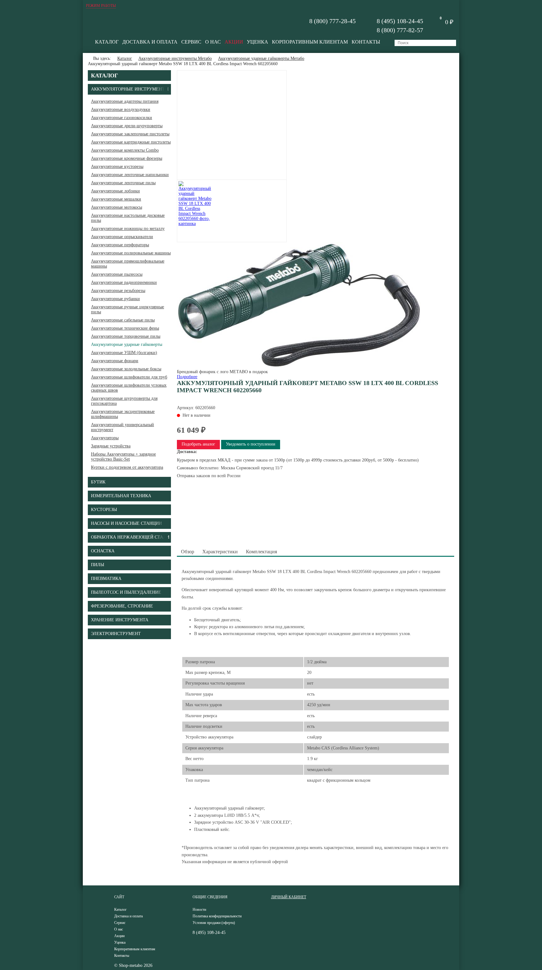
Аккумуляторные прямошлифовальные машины (127, 264)
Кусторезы (104, 509)
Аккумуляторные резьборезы (118, 290)
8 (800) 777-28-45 (332, 21)
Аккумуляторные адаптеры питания (124, 101)
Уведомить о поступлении (250, 444)
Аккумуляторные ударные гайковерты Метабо (261, 58)
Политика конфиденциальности (217, 916)
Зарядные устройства (110, 446)
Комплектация (261, 551)
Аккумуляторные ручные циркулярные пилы (127, 309)
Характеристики (220, 551)
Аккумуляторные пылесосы (116, 274)
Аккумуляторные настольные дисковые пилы (128, 218)
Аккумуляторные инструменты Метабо (175, 58)
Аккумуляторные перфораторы (120, 244)
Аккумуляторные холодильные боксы (126, 369)
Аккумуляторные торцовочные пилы (125, 336)
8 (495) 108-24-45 (400, 21)
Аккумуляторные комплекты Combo (125, 150)
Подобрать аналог (198, 444)
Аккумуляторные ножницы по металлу (128, 228)
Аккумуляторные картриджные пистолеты (131, 142)
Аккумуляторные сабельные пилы (123, 320)
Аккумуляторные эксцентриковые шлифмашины (123, 414)
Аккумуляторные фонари (114, 360)
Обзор (187, 551)
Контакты (366, 41)
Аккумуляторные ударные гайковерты (126, 344)
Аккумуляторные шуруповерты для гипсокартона (124, 401)
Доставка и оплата (150, 41)
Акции (234, 41)
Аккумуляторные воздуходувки (120, 109)
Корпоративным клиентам (310, 41)
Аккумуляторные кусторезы (117, 166)
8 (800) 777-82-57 (400, 30)
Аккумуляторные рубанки (115, 298)
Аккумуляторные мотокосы (116, 207)
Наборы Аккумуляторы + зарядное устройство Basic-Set (123, 457)
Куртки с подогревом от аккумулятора (127, 467)
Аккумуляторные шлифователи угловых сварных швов (129, 388)
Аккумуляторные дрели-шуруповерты (126, 125)
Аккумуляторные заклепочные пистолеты (130, 134)
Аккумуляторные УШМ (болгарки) (124, 352)
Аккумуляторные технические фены (125, 328)
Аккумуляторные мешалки (116, 199)
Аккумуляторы (105, 437)
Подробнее (187, 376)
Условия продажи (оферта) (214, 922)
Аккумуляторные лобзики (115, 191)
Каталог (107, 41)
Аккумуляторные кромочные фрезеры (126, 158)
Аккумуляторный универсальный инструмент (122, 427)
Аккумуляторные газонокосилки (121, 117)
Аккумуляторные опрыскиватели (122, 236)
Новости (199, 909)
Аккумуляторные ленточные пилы (123, 182)
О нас (213, 41)
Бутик (98, 482)
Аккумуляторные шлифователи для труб (129, 377)
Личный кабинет (288, 897)
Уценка (257, 41)
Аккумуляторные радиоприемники (124, 282)
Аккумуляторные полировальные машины (131, 253)
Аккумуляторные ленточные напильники (130, 174)
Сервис (191, 41)
